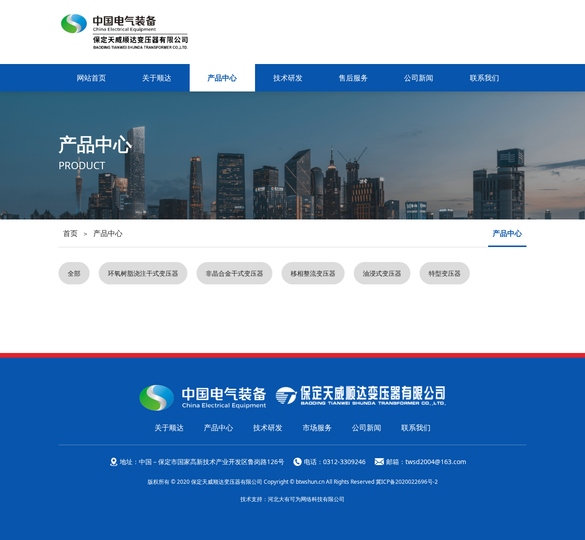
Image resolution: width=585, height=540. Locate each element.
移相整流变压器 (313, 273)
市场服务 (317, 427)
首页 (70, 233)
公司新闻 (418, 78)
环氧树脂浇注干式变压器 (143, 273)
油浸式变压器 (382, 273)
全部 (74, 273)
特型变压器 (445, 273)
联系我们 (484, 78)
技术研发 (288, 78)
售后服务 (353, 78)
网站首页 (91, 78)
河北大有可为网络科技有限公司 (306, 499)
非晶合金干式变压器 (234, 273)
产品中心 (222, 78)
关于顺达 (156, 78)
